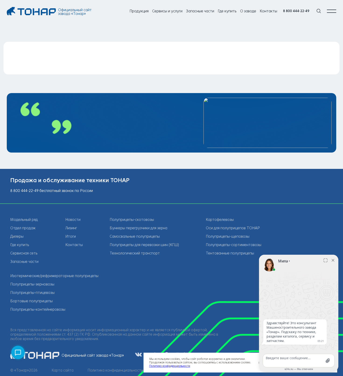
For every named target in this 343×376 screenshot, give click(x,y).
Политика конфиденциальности (115, 370)
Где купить (227, 11)
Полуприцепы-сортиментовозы (233, 245)
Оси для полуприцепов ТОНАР (233, 228)
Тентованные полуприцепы (230, 253)
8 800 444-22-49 (296, 11)
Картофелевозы (220, 220)
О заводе (248, 11)
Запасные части (200, 11)
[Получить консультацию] (18, 352)
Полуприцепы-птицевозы (32, 293)
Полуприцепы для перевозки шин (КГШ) (144, 245)
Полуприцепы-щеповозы (227, 236)
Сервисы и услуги (167, 11)
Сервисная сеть (24, 253)
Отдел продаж (22, 228)
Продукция (139, 11)
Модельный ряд (24, 220)
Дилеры (17, 236)
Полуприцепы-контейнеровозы (37, 309)
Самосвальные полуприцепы (135, 236)
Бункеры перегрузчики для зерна (138, 228)
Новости (72, 220)
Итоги (70, 236)
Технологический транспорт (135, 253)
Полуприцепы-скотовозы (132, 220)
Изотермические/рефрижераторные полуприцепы (54, 276)
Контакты (268, 11)
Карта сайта (63, 370)
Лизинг (71, 228)
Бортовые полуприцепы (31, 301)
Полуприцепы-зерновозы (32, 284)
